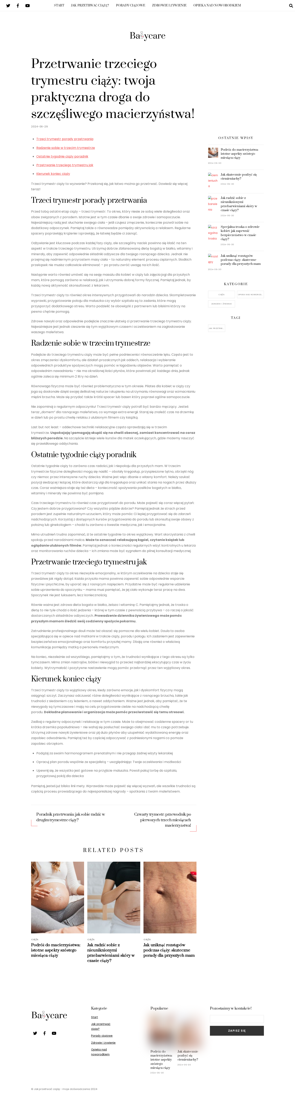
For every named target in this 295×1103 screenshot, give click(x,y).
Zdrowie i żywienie (169, 5)
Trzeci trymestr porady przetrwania (64, 139)
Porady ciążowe (130, 5)
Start (59, 5)
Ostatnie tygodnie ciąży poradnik (62, 156)
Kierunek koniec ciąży (53, 173)
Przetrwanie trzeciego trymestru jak (64, 165)
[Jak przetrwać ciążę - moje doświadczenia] (147, 41)
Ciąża (35, 939)
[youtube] (27, 5)
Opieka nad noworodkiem (217, 5)
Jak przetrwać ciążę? (90, 5)
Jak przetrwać (217, 328)
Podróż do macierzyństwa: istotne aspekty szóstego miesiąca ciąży (55, 950)
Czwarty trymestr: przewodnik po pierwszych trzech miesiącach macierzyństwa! (162, 820)
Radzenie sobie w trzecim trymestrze (65, 147)
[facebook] (18, 5)
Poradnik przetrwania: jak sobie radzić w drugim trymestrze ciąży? (70, 817)
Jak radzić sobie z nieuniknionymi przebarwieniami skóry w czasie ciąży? (111, 952)
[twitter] (8, 5)
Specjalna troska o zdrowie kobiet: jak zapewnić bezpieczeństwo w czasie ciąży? (240, 233)
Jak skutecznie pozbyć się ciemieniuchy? (239, 177)
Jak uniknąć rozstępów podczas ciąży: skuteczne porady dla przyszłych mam (169, 950)
